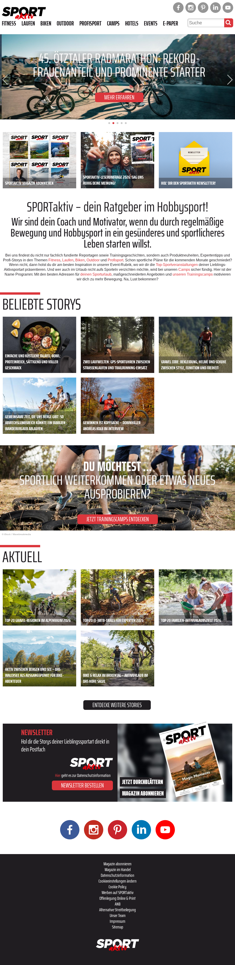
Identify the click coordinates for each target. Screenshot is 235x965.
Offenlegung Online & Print (117, 898)
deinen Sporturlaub (96, 274)
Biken (45, 23)
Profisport (90, 23)
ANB (117, 904)
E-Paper (170, 23)
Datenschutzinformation (117, 875)
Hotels (131, 23)
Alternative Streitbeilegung (117, 909)
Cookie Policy (117, 886)
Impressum (117, 921)
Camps (113, 23)
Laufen (28, 23)
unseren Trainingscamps (193, 274)
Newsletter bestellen (82, 785)
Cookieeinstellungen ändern (117, 881)
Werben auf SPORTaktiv (118, 892)
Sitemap (117, 927)
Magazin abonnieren (117, 863)
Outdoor (65, 23)
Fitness (9, 23)
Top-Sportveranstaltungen (177, 265)
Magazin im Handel (118, 869)
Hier (58, 775)
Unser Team (118, 915)
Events (150, 23)
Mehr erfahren (118, 97)
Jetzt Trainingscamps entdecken (118, 519)
